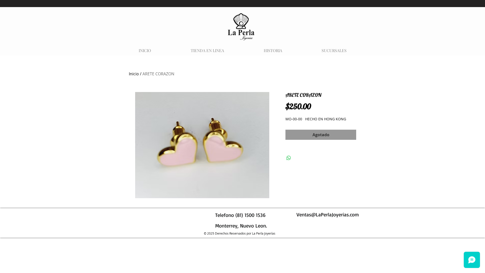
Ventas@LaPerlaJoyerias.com (328, 214)
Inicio (134, 74)
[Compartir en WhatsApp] (289, 158)
